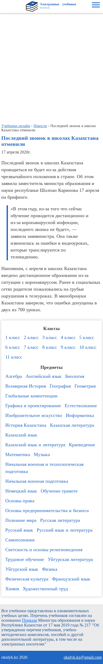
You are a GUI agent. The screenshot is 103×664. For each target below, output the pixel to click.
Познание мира (20, 520)
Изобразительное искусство (33, 415)
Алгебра (13, 376)
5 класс (86, 337)
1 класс (12, 337)
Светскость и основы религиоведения (43, 549)
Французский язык (71, 579)
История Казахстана (25, 425)
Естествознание (81, 405)
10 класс (87, 347)
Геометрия (85, 386)
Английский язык (44, 376)
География (60, 386)
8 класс (49, 347)
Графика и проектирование (33, 405)
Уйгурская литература (70, 559)
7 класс (31, 347)
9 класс (68, 347)
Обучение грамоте (59, 491)
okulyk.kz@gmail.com (83, 657)
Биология (74, 376)
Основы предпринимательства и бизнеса (47, 510)
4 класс (68, 337)
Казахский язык (21, 435)
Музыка (42, 454)
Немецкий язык (21, 491)
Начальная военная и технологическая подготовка (44, 468)
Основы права (19, 500)
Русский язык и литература (64, 530)
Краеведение (82, 444)
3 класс (49, 337)
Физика (49, 569)
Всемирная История (25, 386)
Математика (17, 454)
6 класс (12, 347)
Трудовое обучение (24, 559)
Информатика (80, 415)
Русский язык (19, 530)
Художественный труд (45, 588)
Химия (12, 588)
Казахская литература (72, 425)
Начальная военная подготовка (36, 481)
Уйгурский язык (21, 569)
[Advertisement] (51, 67)
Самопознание (20, 539)
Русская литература (60, 520)
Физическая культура (26, 579)
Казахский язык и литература (35, 444)
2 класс (31, 337)
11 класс (13, 357)
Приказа (29, 620)
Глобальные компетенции (31, 395)
